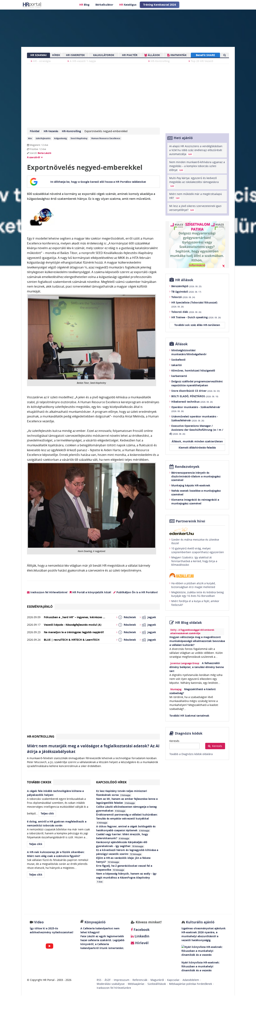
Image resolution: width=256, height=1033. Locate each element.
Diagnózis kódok (188, 733)
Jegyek (151, 617)
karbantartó (179, 376)
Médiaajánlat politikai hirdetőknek (190, 984)
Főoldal (34, 131)
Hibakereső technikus (192, 401)
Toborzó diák (186, 312)
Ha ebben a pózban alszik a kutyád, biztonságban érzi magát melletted (193, 585)
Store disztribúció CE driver (195, 391)
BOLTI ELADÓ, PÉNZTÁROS (194, 396)
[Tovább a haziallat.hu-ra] (197, 575)
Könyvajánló (95, 922)
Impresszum (121, 980)
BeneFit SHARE (205, 55)
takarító (176, 365)
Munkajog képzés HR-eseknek (190, 485)
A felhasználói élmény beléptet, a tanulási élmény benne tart (196, 667)
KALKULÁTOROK (103, 55)
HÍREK (56, 55)
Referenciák (139, 980)
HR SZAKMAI (38, 55)
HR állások (184, 280)
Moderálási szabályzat (111, 984)
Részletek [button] (130, 617)
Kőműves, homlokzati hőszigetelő (193, 370)
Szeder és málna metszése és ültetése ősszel (195, 541)
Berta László (44, 153)
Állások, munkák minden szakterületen (197, 441)
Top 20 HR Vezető (201, 61)
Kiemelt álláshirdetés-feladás (197, 447)
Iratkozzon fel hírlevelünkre (114, 988)
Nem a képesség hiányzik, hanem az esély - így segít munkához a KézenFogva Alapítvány (126, 877)
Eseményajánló (40, 607)
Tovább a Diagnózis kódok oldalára (191, 754)
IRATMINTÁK (178, 55)
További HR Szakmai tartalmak (189, 715)
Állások (181, 344)
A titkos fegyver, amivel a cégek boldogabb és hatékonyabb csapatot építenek (126, 828)
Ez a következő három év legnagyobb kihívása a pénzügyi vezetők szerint (127, 852)
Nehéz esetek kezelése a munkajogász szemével (196, 492)
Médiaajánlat (136, 984)
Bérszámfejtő (186, 286)
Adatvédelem (191, 980)
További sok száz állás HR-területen (197, 325)
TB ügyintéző (186, 291)
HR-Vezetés (51, 131)
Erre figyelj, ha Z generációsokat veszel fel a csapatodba (124, 867)
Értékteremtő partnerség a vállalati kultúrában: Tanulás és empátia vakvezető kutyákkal (127, 818)
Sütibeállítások (156, 984)
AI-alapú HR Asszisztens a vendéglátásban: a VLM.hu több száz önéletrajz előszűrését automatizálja (196, 150)
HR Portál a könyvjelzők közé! (91, 592)
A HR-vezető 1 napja (82, 61)
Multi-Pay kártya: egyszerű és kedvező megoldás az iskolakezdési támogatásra (194, 181)
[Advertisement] (93, 690)
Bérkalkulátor (104, 4)
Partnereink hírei (190, 521)
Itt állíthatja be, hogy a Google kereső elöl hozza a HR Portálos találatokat (98, 182)
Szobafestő (178, 359)
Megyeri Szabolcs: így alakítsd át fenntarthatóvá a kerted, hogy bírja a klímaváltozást (194, 561)
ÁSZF (108, 980)
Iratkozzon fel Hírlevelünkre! (48, 592)
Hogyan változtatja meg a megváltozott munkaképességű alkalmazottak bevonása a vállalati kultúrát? (197, 641)
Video (39, 922)
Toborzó (183, 297)
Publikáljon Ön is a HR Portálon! (137, 592)
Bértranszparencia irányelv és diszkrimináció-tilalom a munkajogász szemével (196, 476)
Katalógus (127, 4)
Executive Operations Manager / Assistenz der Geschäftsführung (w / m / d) (196, 429)
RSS (99, 980)
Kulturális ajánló (199, 922)
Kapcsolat (173, 980)
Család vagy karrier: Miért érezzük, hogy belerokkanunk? (122, 836)
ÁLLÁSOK (153, 55)
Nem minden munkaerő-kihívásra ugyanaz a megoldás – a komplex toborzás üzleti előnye (197, 166)
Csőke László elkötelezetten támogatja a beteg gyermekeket (126, 808)
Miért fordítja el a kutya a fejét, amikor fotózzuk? (195, 603)
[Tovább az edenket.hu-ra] (197, 531)
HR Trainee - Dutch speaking (196, 317)
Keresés (174, 741)
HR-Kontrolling (160, 61)
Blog (84, 4)
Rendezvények (187, 466)
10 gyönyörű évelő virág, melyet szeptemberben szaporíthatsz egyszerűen (197, 550)
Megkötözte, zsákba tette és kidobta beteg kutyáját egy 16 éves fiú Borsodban (197, 594)
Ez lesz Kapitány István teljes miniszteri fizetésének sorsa (121, 793)
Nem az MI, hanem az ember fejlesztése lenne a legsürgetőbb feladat (127, 801)
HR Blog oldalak (188, 622)
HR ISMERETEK (75, 55)
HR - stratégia (41, 61)
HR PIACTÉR (129, 55)
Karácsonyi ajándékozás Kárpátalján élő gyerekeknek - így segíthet (121, 844)
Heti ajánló (183, 138)
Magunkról (157, 980)
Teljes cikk (47, 813)
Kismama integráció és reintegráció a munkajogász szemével (195, 501)
